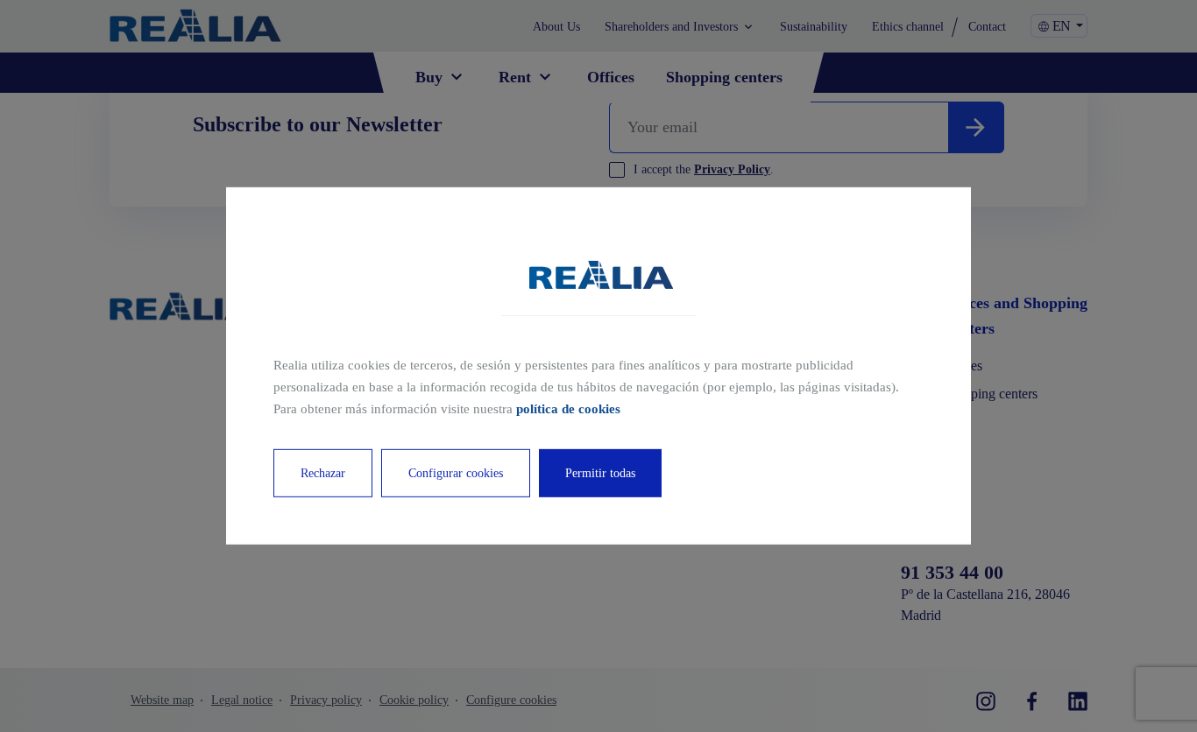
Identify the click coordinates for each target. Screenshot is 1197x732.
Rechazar (323, 473)
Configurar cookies (455, 473)
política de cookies (568, 408)
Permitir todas (600, 473)
